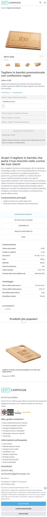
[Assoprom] (8, 412)
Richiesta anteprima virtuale (11, 446)
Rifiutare (23, 514)
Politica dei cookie (33, 494)
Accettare (23, 504)
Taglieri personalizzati (14, 8)
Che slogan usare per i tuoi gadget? (14, 431)
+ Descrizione (5, 92)
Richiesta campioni (8, 457)
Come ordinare (7, 444)
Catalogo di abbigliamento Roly (12, 428)
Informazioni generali (23, 214)
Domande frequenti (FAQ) (10, 459)
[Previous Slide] (40, 56)
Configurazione (24, 509)
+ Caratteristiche (17, 92)
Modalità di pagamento (10, 454)
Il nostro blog (7, 436)
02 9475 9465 (7, 470)
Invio (23, 237)
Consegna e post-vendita (10, 449)
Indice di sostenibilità (23, 231)
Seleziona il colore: (8, 101)
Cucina (3, 8)
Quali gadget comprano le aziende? (14, 433)
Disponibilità (23, 225)
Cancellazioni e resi (9, 452)
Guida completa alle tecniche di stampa (15, 423)
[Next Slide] (42, 56)
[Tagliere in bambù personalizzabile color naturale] (23, 31)
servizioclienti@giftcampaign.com (15, 474)
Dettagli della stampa (23, 220)
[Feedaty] (23, 412)
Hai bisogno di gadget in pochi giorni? (14, 425)
